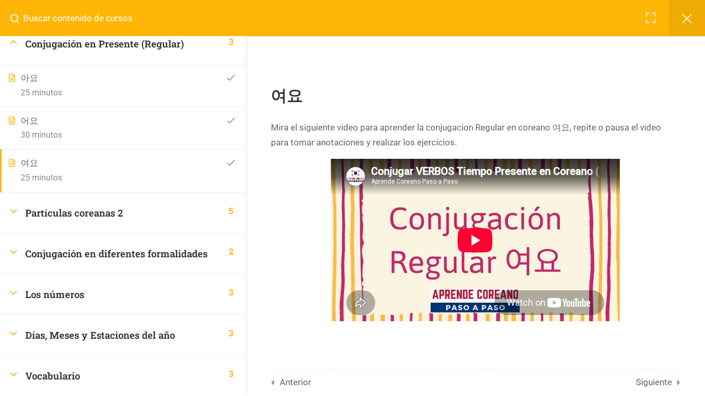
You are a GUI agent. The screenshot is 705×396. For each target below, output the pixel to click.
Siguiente (654, 382)
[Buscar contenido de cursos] (18, 18)
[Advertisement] (475, 360)
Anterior (295, 382)
